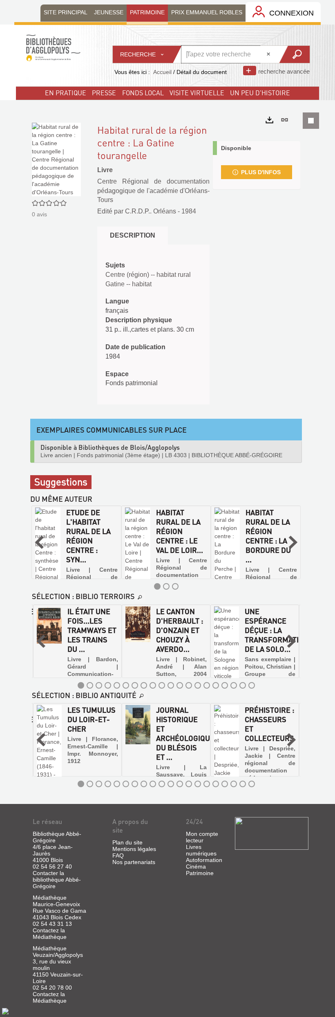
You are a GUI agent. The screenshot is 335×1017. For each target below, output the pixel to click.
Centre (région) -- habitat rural (148, 274)
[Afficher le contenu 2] (166, 586)
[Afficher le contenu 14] (197, 685)
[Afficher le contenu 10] (162, 685)
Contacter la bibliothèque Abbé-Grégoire (57, 879)
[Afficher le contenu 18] (233, 685)
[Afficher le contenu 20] (251, 685)
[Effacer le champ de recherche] (269, 54)
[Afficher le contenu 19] (242, 685)
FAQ (118, 855)
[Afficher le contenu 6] (126, 685)
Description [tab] (132, 235)
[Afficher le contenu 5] (117, 685)
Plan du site (127, 842)
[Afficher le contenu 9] (153, 685)
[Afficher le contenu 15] (206, 685)
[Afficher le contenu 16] (215, 685)
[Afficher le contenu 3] (175, 586)
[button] (39, 542)
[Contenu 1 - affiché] (157, 586)
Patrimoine (200, 873)
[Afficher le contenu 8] (144, 685)
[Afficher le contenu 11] (171, 685)
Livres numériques (201, 850)
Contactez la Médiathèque (50, 933)
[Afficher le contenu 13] (188, 685)
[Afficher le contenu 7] (135, 685)
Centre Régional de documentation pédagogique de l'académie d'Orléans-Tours (153, 191)
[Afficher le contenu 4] (108, 685)
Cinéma (196, 866)
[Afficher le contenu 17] (224, 685)
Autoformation (204, 860)
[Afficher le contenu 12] (179, 685)
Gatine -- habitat (128, 284)
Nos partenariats (133, 862)
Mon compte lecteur (202, 837)
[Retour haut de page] (5, 1011)
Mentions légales (134, 849)
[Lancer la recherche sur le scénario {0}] (294, 54)
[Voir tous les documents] (140, 597)
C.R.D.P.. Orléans (150, 211)
